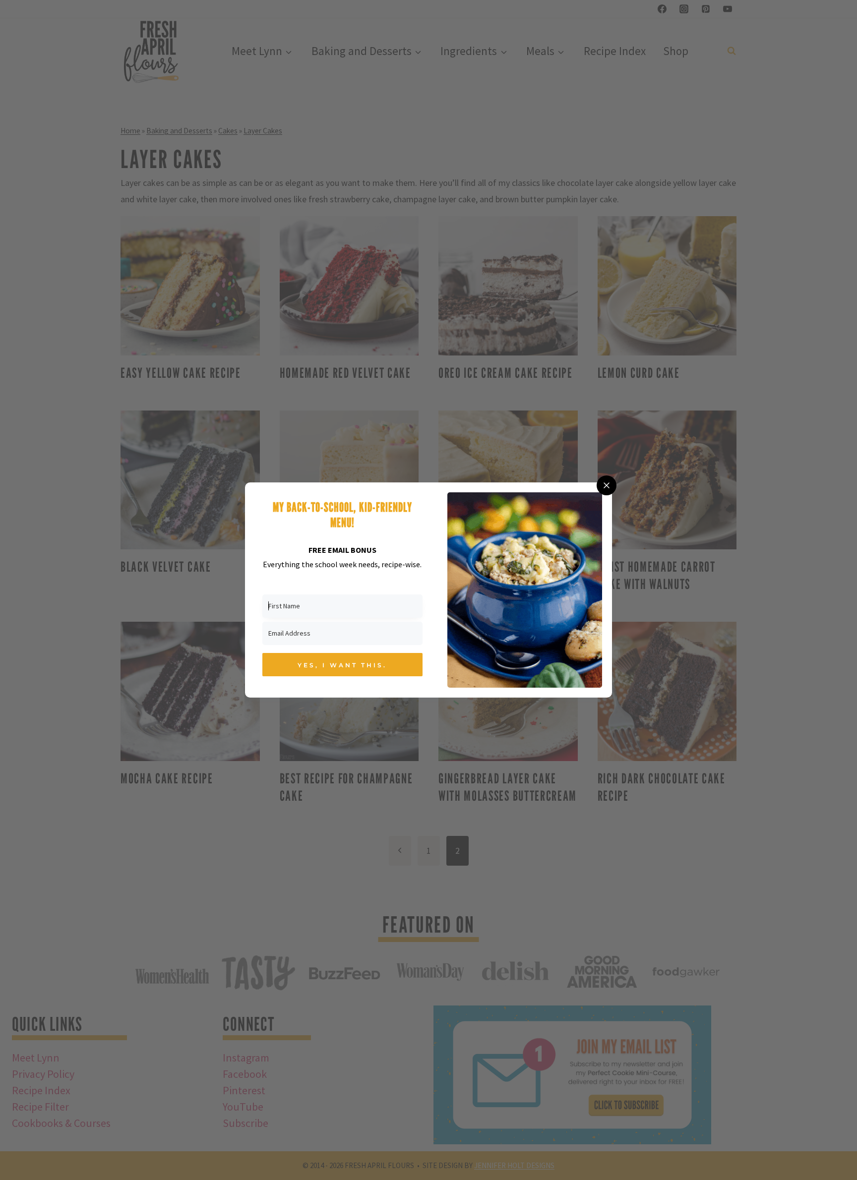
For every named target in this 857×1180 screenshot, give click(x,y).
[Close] (606, 485)
